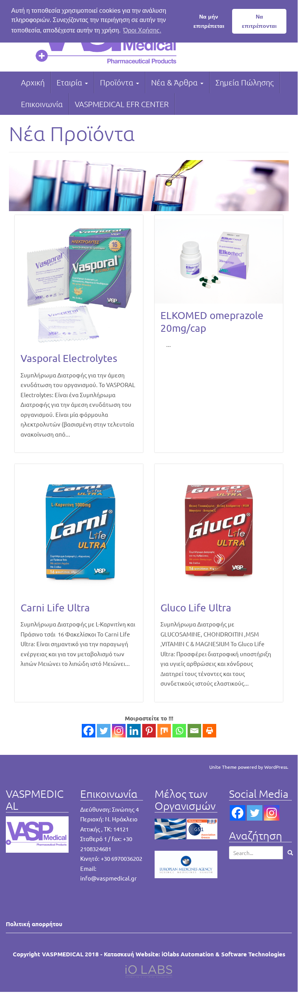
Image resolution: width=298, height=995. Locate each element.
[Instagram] (119, 730)
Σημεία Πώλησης (244, 82)
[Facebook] (88, 730)
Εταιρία (70, 82)
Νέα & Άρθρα (175, 82)
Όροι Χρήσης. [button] (142, 30)
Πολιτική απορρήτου (34, 924)
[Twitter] (103, 730)
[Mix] (164, 730)
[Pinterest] (149, 730)
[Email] (194, 730)
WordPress (275, 767)
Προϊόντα (117, 82)
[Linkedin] (134, 730)
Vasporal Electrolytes (69, 358)
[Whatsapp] (179, 730)
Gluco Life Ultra (195, 608)
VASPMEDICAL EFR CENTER (122, 104)
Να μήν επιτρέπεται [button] (208, 21)
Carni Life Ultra (55, 608)
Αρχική (33, 82)
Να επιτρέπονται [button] (259, 21)
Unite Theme (223, 767)
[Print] (209, 730)
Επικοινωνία (42, 104)
